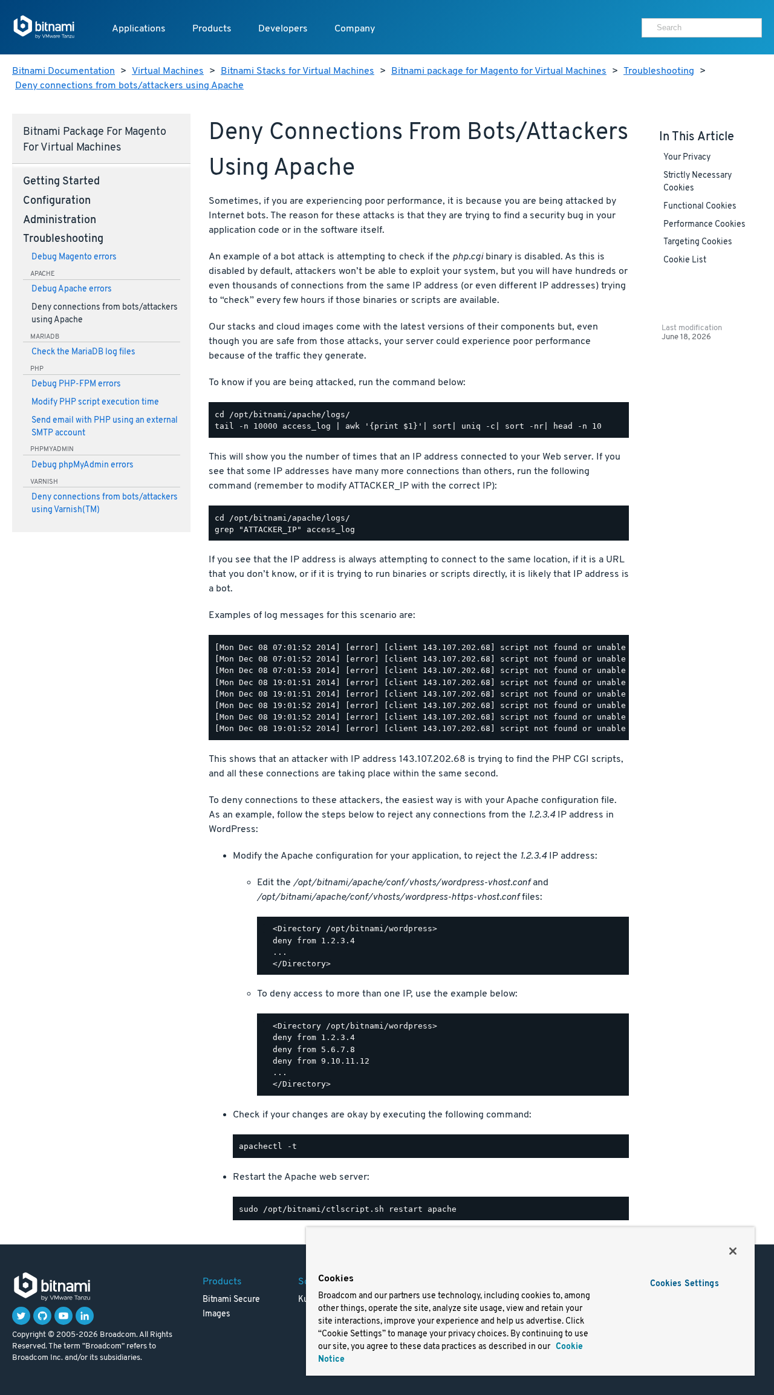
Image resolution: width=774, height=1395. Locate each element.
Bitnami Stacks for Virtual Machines (297, 71)
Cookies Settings (684, 1284)
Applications (139, 29)
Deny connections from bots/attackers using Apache (129, 86)
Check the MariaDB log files (83, 352)
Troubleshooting (658, 71)
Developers (283, 29)
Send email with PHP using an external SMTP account (104, 426)
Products (212, 29)
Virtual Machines (168, 71)
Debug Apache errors (71, 289)
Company (354, 29)
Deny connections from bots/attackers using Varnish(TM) (104, 503)
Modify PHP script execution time (95, 402)
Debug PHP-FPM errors (76, 384)
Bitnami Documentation (63, 71)
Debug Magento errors (74, 257)
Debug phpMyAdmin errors (82, 465)
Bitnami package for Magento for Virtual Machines (499, 71)
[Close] (733, 1251)
